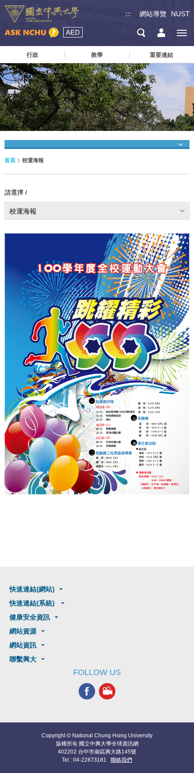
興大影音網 (107, 691)
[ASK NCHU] (32, 33)
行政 (32, 54)
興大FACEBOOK (87, 691)
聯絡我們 (121, 760)
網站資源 (23, 631)
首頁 (10, 160)
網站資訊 (23, 645)
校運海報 (23, 211)
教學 (97, 54)
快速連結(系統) (32, 603)
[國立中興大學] (42, 14)
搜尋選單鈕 (141, 33)
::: (128, 14)
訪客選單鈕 (161, 33)
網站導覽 (152, 14)
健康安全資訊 (29, 617)
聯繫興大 (23, 659)
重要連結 (161, 54)
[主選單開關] (181, 33)
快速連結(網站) (32, 589)
